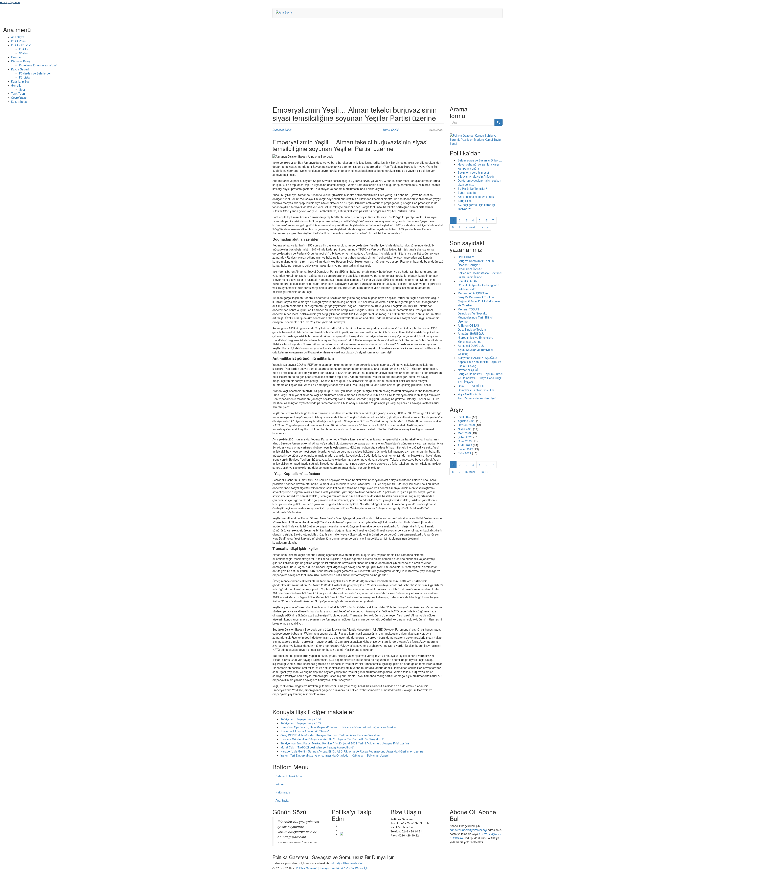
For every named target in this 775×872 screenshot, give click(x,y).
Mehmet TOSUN (468, 309)
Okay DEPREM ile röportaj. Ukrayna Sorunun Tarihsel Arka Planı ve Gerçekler (330, 735)
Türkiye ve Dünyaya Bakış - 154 (301, 719)
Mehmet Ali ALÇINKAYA (473, 293)
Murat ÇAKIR (391, 130)
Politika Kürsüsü (21, 45)
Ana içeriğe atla (10, 2)
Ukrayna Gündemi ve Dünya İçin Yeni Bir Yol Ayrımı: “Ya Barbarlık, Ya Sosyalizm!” (332, 739)
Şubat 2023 (465, 437)
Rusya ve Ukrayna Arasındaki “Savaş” (305, 731)
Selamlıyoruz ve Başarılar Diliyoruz (480, 160)
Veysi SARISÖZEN (469, 394)
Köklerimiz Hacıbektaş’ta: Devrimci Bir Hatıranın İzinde (480, 275)
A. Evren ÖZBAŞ (468, 325)
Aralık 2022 (465, 445)
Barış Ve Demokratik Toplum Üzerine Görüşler (476, 263)
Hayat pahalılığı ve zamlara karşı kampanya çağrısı (478, 166)
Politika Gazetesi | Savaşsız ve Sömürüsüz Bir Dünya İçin (332, 868)
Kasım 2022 (465, 449)
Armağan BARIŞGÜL (471, 333)
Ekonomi (16, 57)
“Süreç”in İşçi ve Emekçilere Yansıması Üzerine (475, 339)
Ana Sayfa (17, 37)
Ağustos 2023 (466, 421)
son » (485, 227)
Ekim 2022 (464, 453)
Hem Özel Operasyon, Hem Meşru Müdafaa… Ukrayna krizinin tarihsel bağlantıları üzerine (338, 727)
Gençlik (16, 85)
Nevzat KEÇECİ (468, 370)
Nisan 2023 (465, 429)
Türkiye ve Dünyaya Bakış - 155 (301, 723)
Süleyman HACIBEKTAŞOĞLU (477, 358)
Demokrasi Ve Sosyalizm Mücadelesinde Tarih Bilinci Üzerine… (475, 317)
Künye (279, 784)
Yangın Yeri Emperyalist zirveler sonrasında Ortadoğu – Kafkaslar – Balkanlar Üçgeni (335, 755)
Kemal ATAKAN (467, 281)
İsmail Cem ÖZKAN (470, 269)
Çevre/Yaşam (19, 97)
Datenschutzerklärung (289, 776)
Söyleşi (23, 53)
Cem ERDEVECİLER (471, 386)
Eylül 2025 (464, 417)
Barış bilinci (465, 201)
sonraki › (471, 227)
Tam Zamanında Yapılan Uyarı (477, 398)
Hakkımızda (282, 792)
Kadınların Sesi (20, 81)
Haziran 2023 (466, 425)
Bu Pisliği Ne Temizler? (472, 189)
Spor (22, 89)
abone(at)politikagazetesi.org (468, 830)
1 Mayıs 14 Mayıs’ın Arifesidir (476, 176)
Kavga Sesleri (20, 69)
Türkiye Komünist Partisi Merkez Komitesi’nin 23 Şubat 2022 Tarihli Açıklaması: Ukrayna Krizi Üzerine (345, 743)
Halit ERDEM (466, 257)
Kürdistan (25, 77)
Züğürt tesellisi (467, 193)
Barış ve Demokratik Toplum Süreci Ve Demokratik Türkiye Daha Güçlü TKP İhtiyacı (480, 378)
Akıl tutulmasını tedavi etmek (476, 197)
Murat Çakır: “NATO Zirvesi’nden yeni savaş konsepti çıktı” (317, 747)
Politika (23, 49)
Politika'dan (18, 41)
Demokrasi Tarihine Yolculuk (476, 390)
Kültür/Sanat (19, 102)
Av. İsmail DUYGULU (471, 346)
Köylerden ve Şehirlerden (35, 73)
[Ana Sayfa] (285, 12)
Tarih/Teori (18, 93)
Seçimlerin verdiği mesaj (473, 172)
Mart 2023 (464, 433)
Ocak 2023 (465, 441)
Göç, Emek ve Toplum (472, 329)
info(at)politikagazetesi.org (347, 863)
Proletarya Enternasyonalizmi (38, 65)
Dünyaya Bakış (20, 61)
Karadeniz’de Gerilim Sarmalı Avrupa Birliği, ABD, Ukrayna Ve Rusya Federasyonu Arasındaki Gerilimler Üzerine (352, 751)
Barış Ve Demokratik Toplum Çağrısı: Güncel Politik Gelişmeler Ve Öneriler (479, 301)
